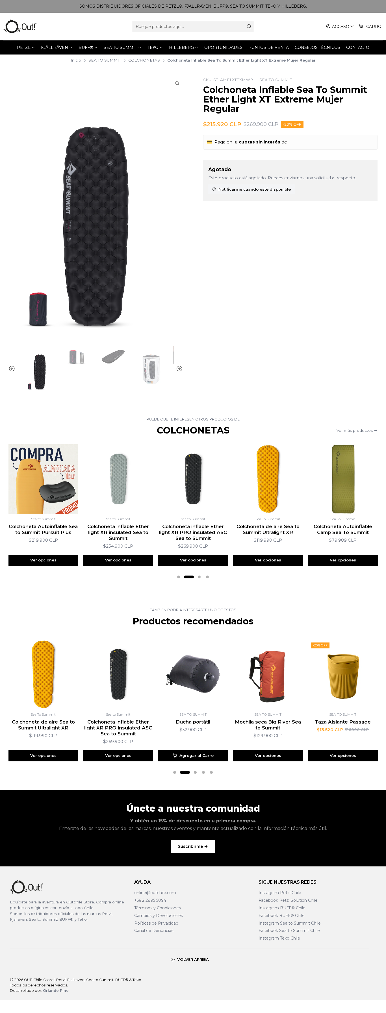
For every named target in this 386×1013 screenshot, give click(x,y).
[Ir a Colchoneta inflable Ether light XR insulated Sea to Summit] (118, 479)
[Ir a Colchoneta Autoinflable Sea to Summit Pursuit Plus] (43, 479)
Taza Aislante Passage (343, 722)
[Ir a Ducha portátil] (193, 674)
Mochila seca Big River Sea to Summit (268, 725)
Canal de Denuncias (153, 930)
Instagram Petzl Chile (280, 892)
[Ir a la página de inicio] (19, 26)
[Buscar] (249, 26)
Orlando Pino (56, 990)
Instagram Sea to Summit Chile (290, 923)
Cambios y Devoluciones (158, 915)
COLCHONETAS (144, 60)
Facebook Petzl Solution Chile (288, 900)
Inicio (76, 60)
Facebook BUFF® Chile (282, 915)
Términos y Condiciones (157, 907)
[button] (178, 577)
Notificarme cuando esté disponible (254, 189)
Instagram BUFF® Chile (282, 907)
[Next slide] (178, 369)
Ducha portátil (193, 722)
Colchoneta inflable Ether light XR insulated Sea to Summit (118, 532)
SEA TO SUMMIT (104, 60)
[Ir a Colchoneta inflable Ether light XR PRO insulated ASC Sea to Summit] (193, 479)
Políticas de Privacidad (156, 923)
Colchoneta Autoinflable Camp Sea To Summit (343, 529)
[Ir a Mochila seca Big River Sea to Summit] (268, 674)
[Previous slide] (12, 369)
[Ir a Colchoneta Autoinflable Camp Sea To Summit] (343, 479)
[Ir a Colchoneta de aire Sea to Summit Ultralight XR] (268, 479)
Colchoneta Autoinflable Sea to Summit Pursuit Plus (43, 529)
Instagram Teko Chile (279, 938)
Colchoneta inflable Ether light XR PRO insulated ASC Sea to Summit (193, 532)
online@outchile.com (155, 892)
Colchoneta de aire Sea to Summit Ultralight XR (268, 529)
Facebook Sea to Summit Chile (289, 930)
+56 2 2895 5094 (150, 900)
